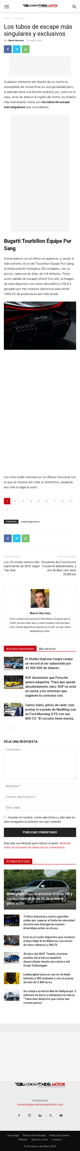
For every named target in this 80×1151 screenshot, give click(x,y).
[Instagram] (29, 1115)
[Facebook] (8, 49)
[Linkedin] (40, 1116)
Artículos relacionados (20, 648)
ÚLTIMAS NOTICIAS (18, 861)
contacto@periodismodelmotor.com (40, 1104)
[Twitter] (17, 49)
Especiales (19, 18)
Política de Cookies (59, 1135)
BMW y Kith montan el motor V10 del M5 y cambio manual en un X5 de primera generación (39, 898)
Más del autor (47, 648)
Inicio (7, 18)
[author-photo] (40, 607)
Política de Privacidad (34, 1135)
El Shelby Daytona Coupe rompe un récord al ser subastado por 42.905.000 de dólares (49, 663)
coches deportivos (30, 521)
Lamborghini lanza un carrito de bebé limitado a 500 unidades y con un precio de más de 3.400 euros (48, 978)
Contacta (57, 1139)
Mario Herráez (16, 40)
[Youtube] (61, 1116)
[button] (6, 7)
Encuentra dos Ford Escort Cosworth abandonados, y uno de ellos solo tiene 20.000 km (59, 568)
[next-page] (12, 728)
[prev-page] (6, 728)
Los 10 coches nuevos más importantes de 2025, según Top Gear (22, 566)
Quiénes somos (39, 1139)
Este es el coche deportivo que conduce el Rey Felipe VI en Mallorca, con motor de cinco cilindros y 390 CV (49, 941)
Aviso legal (13, 1135)
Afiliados (23, 1139)
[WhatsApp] (26, 49)
